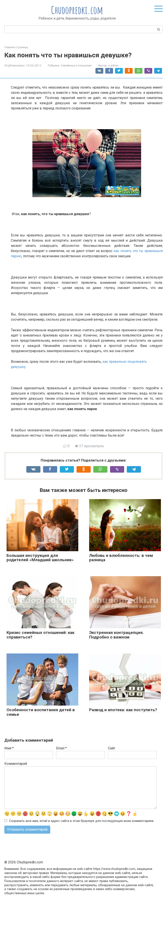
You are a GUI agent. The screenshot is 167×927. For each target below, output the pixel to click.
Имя (9, 748)
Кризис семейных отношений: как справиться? (40, 635)
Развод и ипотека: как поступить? (123, 709)
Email (61, 748)
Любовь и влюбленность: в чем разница (121, 557)
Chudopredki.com (77, 9)
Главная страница (16, 47)
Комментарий (15, 764)
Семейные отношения (76, 65)
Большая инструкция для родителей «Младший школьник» (40, 557)
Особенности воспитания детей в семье (41, 712)
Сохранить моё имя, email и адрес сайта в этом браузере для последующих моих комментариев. (81, 821)
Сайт (111, 748)
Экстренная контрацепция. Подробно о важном (116, 635)
